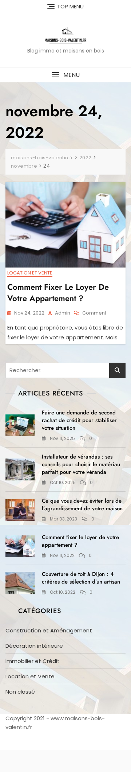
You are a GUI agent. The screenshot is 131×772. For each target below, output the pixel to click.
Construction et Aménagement (48, 630)
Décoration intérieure (34, 646)
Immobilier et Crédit (32, 661)
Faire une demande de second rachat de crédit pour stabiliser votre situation (79, 420)
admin (62, 312)
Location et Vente (29, 272)
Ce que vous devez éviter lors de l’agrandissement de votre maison (82, 504)
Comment (94, 313)
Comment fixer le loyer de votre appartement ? (58, 292)
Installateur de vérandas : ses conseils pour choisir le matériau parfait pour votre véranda (81, 464)
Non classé (20, 691)
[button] (65, 74)
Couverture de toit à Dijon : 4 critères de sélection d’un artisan (81, 578)
